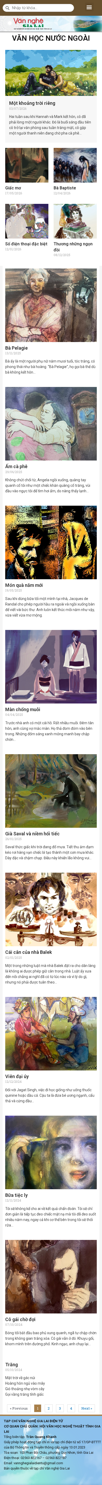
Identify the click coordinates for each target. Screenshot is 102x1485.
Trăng (11, 1364)
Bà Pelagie (16, 348)
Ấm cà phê (16, 466)
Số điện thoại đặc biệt (26, 243)
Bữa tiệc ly (16, 1195)
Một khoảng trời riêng (32, 103)
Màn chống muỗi (22, 709)
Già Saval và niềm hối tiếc (32, 833)
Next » (86, 1408)
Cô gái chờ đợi (20, 1319)
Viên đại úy (17, 1076)
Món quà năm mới (24, 585)
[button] (89, 7)
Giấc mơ (13, 187)
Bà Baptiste (65, 187)
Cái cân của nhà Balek (28, 952)
